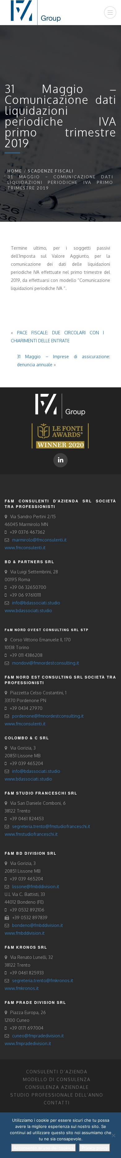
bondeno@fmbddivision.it (37, 925)
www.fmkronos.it (22, 988)
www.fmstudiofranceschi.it (31, 834)
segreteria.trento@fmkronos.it (42, 980)
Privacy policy (95, 1147)
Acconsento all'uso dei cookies (44, 1147)
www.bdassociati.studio (28, 610)
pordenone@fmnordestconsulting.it (48, 716)
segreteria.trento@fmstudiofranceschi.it (51, 826)
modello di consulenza (57, 1079)
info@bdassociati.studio (36, 602)
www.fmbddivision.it (25, 933)
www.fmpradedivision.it (28, 1043)
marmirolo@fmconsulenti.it (39, 539)
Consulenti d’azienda (56, 1071)
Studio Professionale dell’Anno (56, 1095)
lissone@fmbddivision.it (35, 886)
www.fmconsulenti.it (25, 547)
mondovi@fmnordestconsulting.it (45, 663)
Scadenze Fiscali (51, 170)
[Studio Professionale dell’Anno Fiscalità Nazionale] (60, 435)
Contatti (57, 1102)
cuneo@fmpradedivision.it (38, 1035)
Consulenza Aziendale (57, 1087)
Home (14, 170)
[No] (113, 1135)
